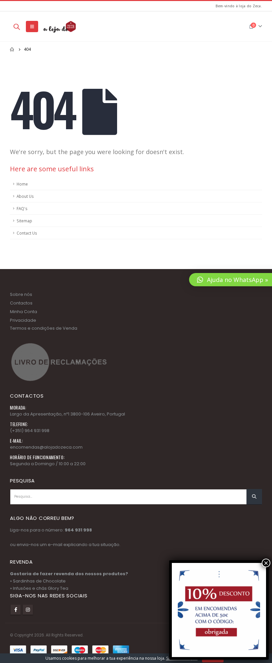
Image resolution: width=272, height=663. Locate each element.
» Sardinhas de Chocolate (38, 581)
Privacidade (23, 320)
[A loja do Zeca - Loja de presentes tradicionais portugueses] (59, 26)
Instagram (28, 610)
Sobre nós (21, 294)
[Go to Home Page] (12, 49)
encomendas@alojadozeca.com (46, 447)
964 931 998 (78, 530)
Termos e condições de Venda (43, 328)
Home (22, 184)
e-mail (55, 544)
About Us (25, 196)
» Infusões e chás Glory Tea (39, 588)
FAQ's (22, 208)
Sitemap (24, 220)
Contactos (21, 303)
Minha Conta (23, 311)
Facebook (16, 610)
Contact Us (27, 233)
